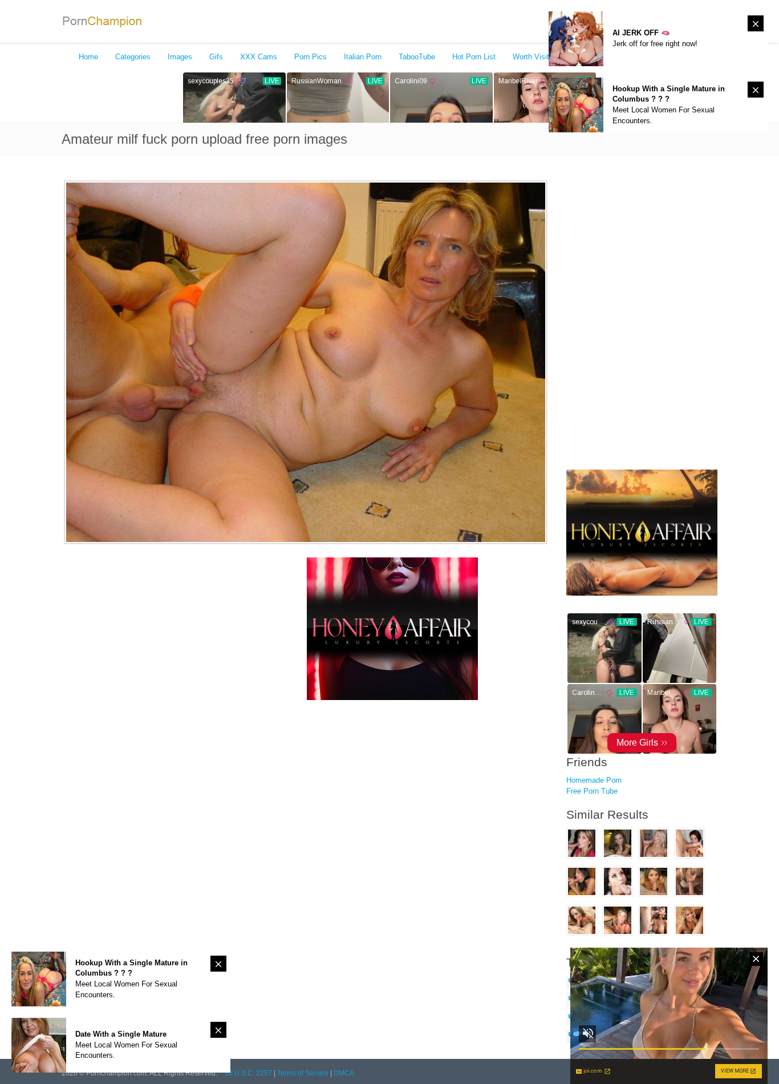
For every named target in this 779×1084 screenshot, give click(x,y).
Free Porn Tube (592, 791)
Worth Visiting (536, 56)
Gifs (216, 56)
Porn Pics (310, 56)
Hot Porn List (474, 56)
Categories (133, 56)
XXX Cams (258, 56)
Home (88, 56)
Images (180, 56)
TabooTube (417, 56)
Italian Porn (363, 56)
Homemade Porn (594, 780)
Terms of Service (302, 1073)
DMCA (344, 1073)
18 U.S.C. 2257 (248, 1073)
